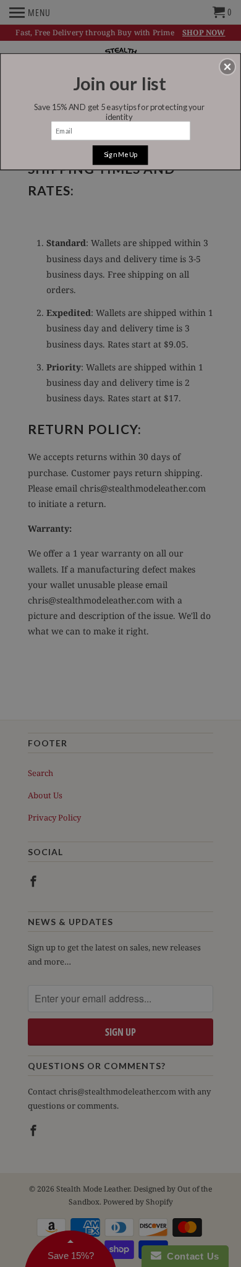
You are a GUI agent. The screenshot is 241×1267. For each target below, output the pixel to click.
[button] (227, 66)
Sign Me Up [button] (120, 154)
